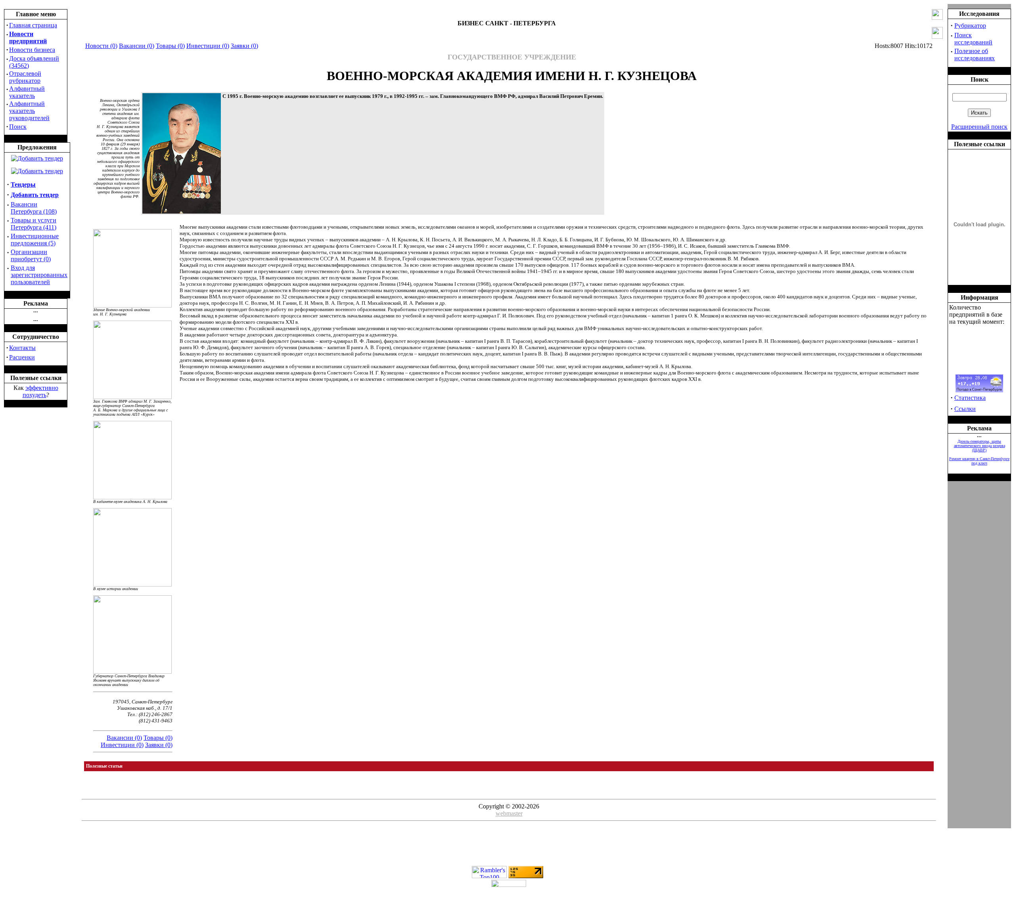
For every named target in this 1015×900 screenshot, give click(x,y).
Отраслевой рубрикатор (25, 77)
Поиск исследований (973, 39)
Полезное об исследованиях (974, 54)
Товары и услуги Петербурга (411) (33, 224)
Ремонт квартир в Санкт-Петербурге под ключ (979, 461)
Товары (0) (170, 45)
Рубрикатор (970, 25)
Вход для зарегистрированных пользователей (39, 274)
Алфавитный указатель (27, 92)
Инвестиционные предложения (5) (35, 239)
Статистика (970, 397)
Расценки (22, 357)
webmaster (509, 813)
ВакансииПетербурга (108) (34, 208)
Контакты (22, 347)
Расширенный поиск (979, 126)
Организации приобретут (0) (31, 255)
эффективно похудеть (40, 391)
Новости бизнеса (32, 49)
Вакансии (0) (136, 45)
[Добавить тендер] (37, 158)
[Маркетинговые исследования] (37, 171)
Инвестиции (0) (207, 45)
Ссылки (965, 408)
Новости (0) (101, 45)
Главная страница (33, 25)
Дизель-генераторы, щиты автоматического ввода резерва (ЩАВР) (979, 445)
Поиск (18, 126)
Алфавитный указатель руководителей (29, 110)
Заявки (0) (244, 45)
